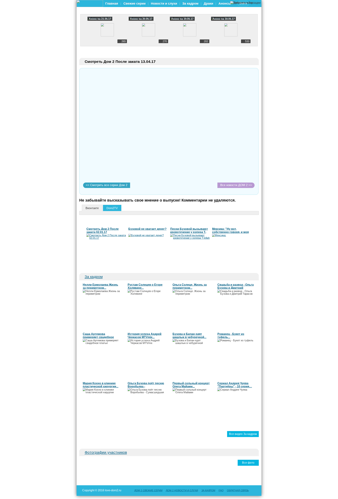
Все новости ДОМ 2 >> (236, 185)
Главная (111, 3)
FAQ (221, 490)
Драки (208, 3)
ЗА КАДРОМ (208, 490)
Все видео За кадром (243, 433)
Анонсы (224, 3)
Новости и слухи (164, 3)
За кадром (190, 3)
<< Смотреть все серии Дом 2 (106, 185)
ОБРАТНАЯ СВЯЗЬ (238, 490)
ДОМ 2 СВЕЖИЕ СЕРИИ (148, 490)
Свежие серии (134, 3)
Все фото (248, 462)
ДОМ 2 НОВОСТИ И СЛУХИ (182, 490)
